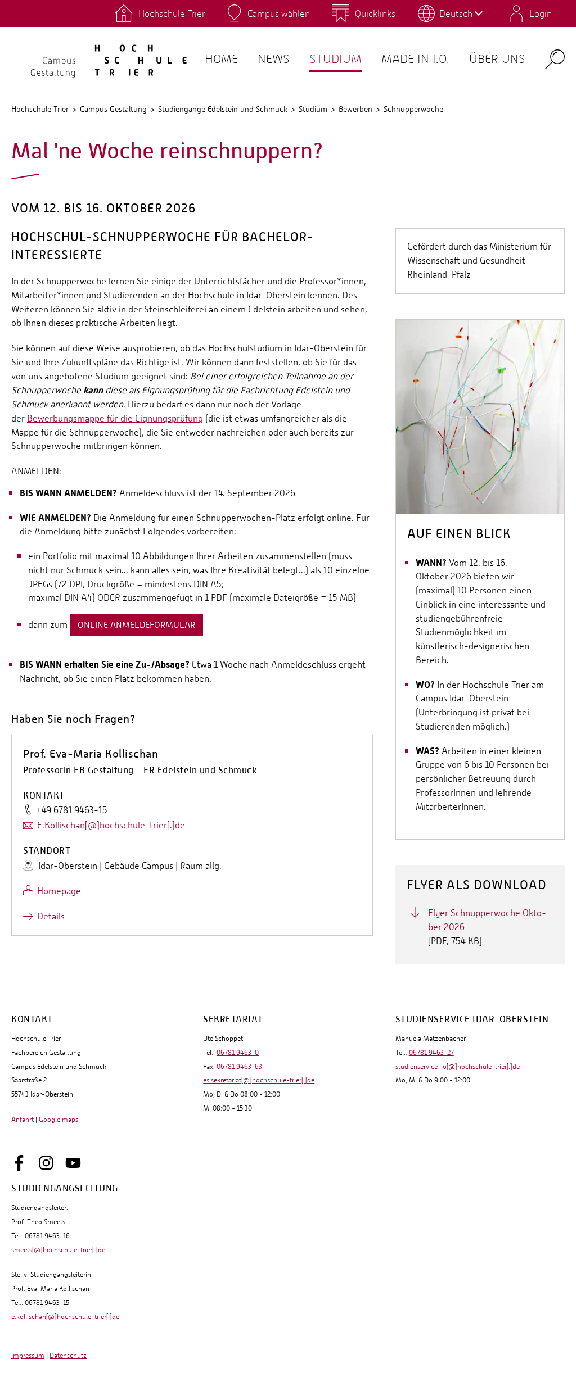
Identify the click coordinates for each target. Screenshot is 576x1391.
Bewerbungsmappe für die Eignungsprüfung (115, 418)
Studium (335, 59)
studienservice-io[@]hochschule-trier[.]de (457, 1067)
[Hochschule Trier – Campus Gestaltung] (101, 59)
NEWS (274, 59)
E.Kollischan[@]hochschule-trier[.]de (111, 825)
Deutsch (455, 13)
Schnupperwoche (413, 109)
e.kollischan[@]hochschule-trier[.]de (65, 1317)
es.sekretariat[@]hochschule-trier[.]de (258, 1080)
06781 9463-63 (239, 1067)
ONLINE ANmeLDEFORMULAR (136, 624)
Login (540, 13)
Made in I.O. (415, 59)
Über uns (497, 59)
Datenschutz (68, 1356)
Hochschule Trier (40, 109)
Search (555, 58)
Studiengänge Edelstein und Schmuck (222, 109)
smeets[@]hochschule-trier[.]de (58, 1250)
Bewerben (355, 109)
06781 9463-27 (431, 1053)
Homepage (59, 891)
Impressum (27, 1356)
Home (221, 59)
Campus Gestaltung (113, 109)
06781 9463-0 (238, 1053)
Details (51, 916)
